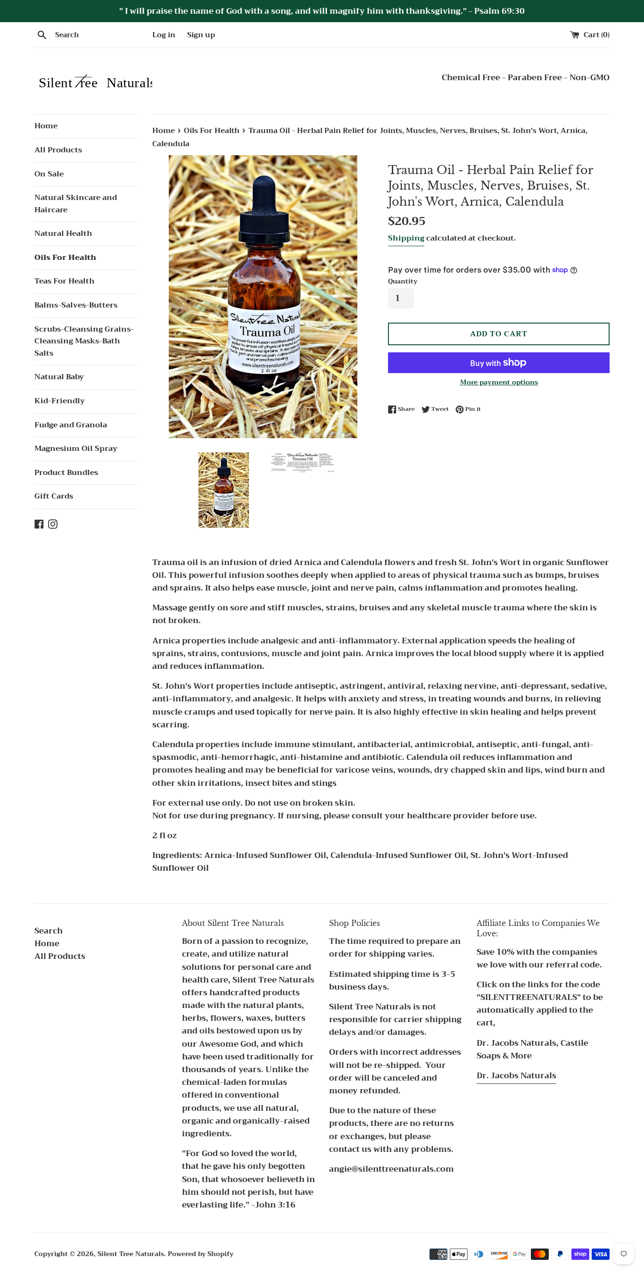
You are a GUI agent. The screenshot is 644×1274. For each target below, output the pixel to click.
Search (48, 931)
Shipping (406, 238)
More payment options (499, 382)
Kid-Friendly (59, 401)
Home (46, 126)
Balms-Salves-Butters (75, 305)
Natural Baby (59, 376)
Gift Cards (53, 496)
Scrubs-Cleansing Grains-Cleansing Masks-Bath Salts (84, 341)
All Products (58, 150)
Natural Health (63, 233)
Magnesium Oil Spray (75, 448)
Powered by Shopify (200, 1254)
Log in (163, 35)
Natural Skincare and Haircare (75, 203)
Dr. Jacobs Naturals (516, 1075)
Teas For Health (64, 281)
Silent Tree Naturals (131, 1254)
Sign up (201, 35)
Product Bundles (66, 472)
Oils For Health (65, 257)
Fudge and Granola (70, 425)
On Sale (49, 174)
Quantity (402, 281)
